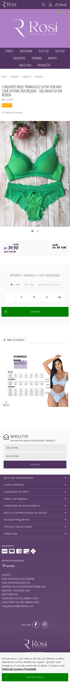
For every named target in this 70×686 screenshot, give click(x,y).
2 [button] (37, 231)
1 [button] (32, 231)
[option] (35, 174)
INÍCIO (4, 76)
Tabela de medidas (16, 340)
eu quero (35, 464)
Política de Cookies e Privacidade (19, 669)
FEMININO (14, 76)
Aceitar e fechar (35, 677)
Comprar (35, 312)
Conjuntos (26, 76)
